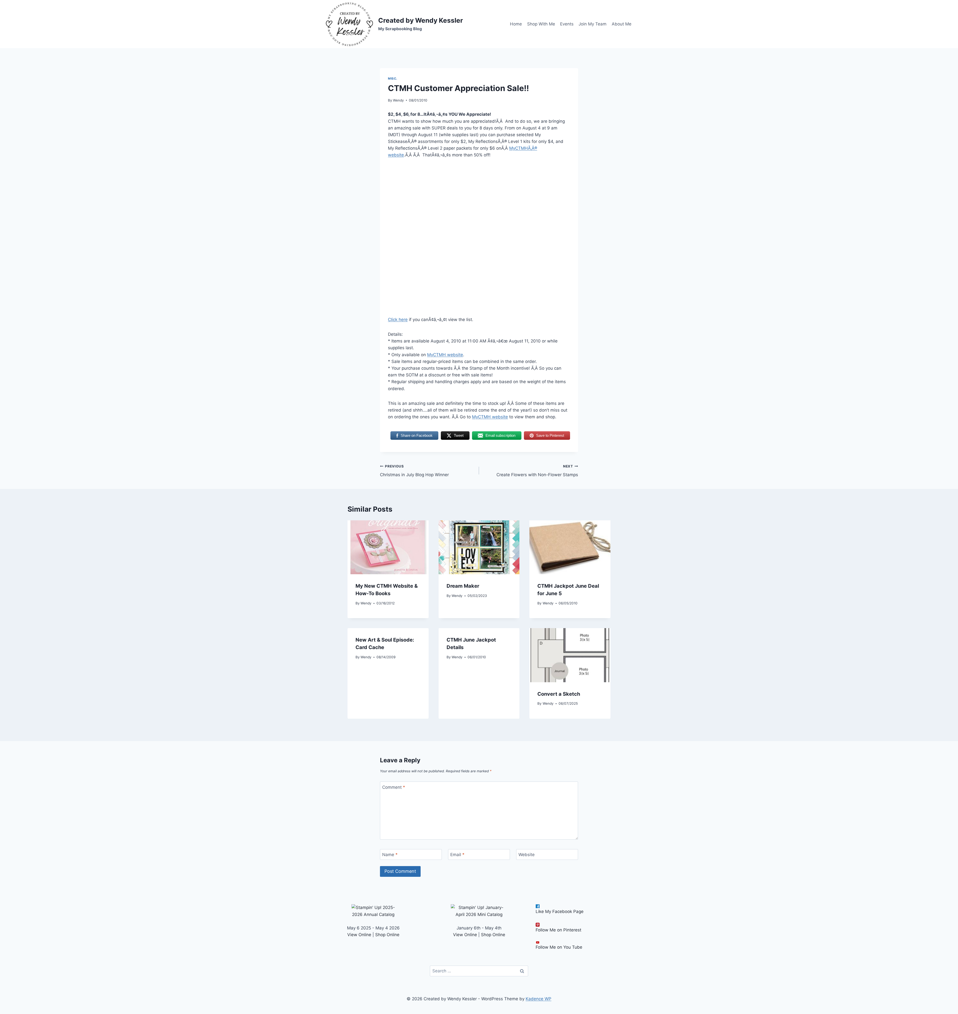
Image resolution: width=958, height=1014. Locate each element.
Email (457, 854)
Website (526, 854)
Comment (393, 787)
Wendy (398, 100)
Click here (398, 319)
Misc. (392, 78)
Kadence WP (538, 998)
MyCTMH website (445, 354)
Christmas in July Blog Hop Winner (414, 470)
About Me (621, 23)
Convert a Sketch (558, 694)
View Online (359, 934)
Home (516, 23)
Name (390, 854)
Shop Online (387, 934)
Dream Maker (463, 586)
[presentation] (388, 547)
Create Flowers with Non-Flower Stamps (537, 470)
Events (567, 23)
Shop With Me (541, 23)
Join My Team (592, 23)
